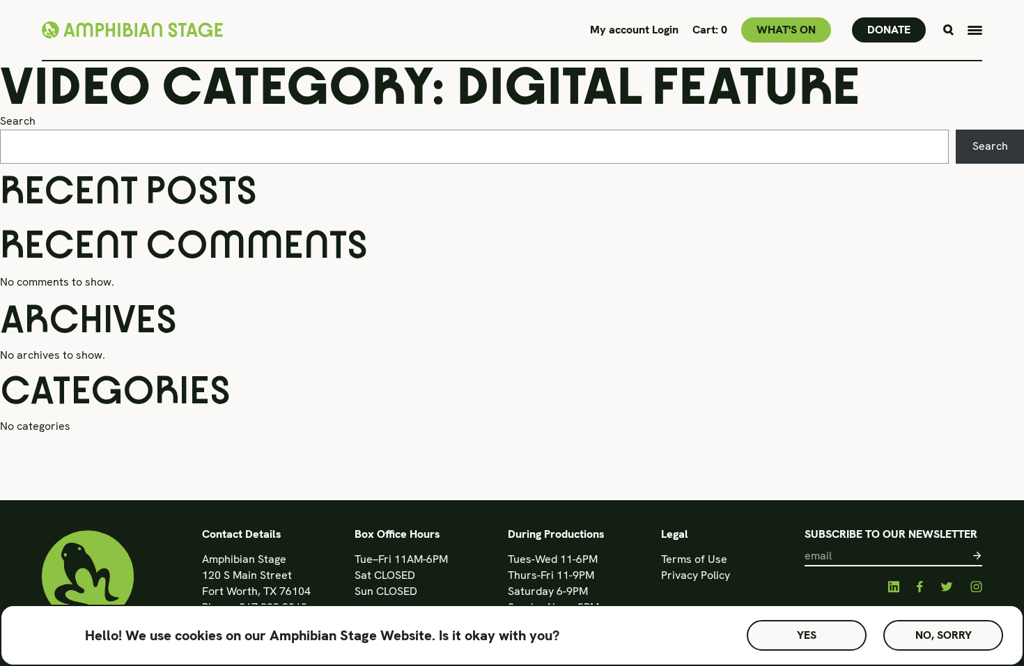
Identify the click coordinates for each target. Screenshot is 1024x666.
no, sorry (943, 635)
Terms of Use (694, 559)
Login (665, 29)
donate (888, 29)
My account (621, 29)
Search (18, 121)
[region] (512, 635)
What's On (786, 29)
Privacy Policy (695, 575)
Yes (806, 635)
